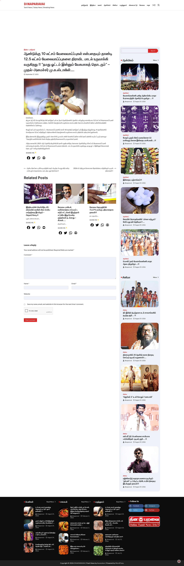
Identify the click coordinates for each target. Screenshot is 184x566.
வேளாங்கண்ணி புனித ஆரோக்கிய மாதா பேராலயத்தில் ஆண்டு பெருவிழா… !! (139, 97)
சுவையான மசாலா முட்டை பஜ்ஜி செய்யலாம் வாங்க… (79, 524)
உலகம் (100, 5)
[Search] (158, 5)
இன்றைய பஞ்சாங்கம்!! (132, 180)
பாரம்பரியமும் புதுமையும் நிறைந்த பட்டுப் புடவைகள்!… (45, 534)
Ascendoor (101, 563)
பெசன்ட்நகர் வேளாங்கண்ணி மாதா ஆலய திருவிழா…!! (137, 262)
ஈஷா (148, 5)
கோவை (142, 5)
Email (74, 283)
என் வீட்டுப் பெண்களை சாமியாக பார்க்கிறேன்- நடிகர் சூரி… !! (136, 437)
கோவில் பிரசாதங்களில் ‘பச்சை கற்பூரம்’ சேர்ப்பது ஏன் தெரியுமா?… (139, 220)
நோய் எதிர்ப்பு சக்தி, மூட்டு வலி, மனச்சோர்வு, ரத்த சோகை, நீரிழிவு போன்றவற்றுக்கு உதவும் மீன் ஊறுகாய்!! (79, 510)
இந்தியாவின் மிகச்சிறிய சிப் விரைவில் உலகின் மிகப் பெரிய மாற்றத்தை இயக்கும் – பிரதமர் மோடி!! (38, 211)
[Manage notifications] (179, 561)
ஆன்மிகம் (107, 5)
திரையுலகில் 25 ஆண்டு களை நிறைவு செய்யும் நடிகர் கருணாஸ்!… (138, 356)
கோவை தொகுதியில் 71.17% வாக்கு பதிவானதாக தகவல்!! (102, 210)
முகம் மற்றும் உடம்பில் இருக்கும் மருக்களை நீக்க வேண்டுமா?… (45, 522)
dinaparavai (128, 101)
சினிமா (115, 5)
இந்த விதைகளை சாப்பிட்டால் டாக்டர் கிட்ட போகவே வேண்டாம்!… (114, 523)
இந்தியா (93, 5)
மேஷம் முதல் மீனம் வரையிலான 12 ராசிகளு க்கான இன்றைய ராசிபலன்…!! (139, 139)
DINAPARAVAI (34, 4)
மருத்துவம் (123, 5)
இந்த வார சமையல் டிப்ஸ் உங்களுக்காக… (77, 547)
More (155, 60)
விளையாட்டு (133, 5)
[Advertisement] (92, 26)
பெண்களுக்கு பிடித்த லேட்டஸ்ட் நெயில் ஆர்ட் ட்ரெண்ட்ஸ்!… (44, 545)
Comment (28, 255)
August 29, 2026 (140, 101)
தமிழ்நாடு (84, 5)
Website (27, 294)
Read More (50, 502)
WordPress (119, 563)
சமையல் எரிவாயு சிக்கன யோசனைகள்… (77, 536)
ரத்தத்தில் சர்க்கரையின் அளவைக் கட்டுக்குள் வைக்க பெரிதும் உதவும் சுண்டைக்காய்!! (114, 548)
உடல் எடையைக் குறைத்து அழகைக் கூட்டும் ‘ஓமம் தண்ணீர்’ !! (43, 509)
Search (153, 51)
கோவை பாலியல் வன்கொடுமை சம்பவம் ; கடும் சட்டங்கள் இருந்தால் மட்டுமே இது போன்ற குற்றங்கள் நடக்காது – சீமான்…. (68, 214)
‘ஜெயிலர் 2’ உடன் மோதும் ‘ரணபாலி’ (137, 397)
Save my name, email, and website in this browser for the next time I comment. (55, 304)
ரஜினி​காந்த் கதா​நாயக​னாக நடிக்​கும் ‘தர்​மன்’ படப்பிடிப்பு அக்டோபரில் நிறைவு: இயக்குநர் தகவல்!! (139, 481)
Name (26, 283)
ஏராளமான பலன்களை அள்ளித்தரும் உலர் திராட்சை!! (114, 536)
